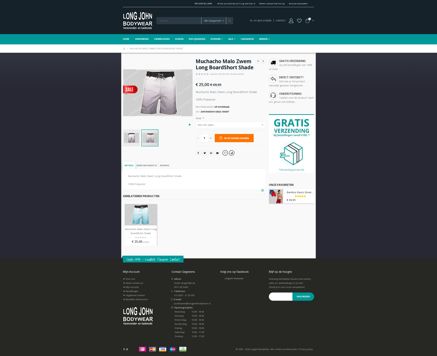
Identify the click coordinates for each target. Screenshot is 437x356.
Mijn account (132, 287)
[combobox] (194, 20)
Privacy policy (306, 349)
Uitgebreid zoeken (135, 295)
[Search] (229, 20)
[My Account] (291, 20)
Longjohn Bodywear (234, 278)
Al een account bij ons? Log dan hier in (236, 3)
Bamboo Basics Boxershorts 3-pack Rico (300, 192)
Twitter (204, 153)
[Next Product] (263, 61)
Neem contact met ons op (272, 3)
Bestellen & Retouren (137, 299)
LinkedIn (211, 153)
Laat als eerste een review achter (227, 73)
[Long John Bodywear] (137, 21)
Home (124, 49)
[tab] (129, 165)
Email (217, 153)
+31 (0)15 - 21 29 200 (184, 295)
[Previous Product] (258, 61)
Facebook (198, 153)
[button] (190, 125)
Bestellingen (132, 291)
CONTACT (281, 20)
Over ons (130, 278)
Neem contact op (134, 282)
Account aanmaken (298, 3)
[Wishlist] (299, 20)
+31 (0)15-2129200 (262, 20)
